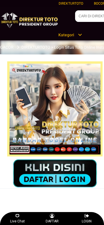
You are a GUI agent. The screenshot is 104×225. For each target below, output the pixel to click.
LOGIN (87, 221)
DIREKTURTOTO (71, 3)
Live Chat (17, 221)
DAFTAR (52, 221)
